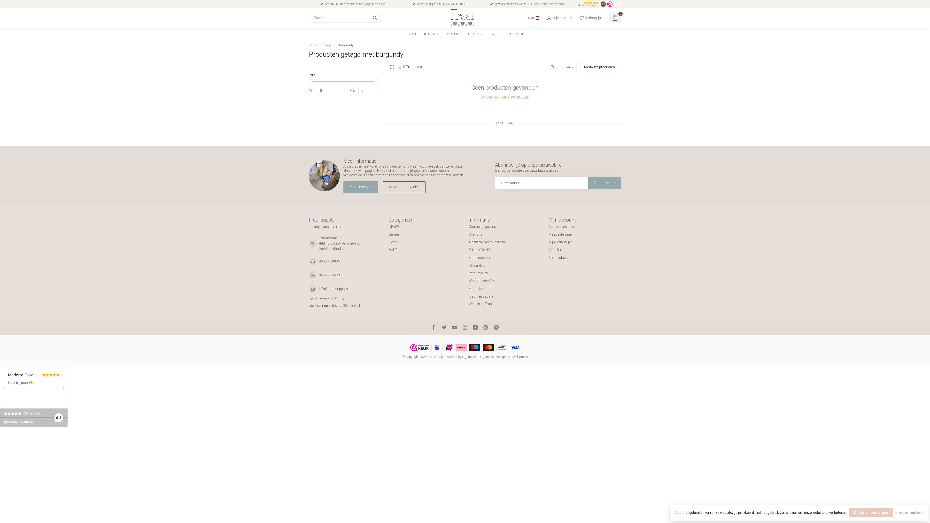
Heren (474, 34)
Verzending (477, 265)
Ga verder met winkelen (505, 97)
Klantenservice (361, 187)
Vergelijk (555, 250)
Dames (452, 34)
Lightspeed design (493, 357)
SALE (494, 34)
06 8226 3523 (329, 275)
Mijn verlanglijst (560, 242)
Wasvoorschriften (482, 281)
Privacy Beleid (479, 250)
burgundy (346, 45)
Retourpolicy (478, 273)
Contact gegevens (482, 227)
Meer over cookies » (909, 513)
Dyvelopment (519, 357)
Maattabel (476, 289)
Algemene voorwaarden (487, 242)
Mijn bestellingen (561, 234)
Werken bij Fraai (481, 304)
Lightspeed (470, 357)
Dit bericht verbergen (871, 513)
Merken (516, 34)
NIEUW (430, 34)
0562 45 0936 (329, 261)
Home (412, 34)
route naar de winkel (404, 187)
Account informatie (563, 227)
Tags (328, 45)
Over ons (475, 234)
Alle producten (559, 258)
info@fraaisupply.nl (334, 289)
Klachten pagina (481, 296)
